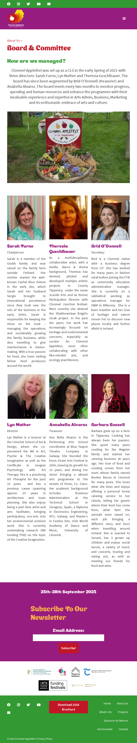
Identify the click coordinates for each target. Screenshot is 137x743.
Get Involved (104, 729)
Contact (123, 729)
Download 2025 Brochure (68, 707)
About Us (122, 703)
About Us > (14, 40)
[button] (124, 18)
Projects (123, 712)
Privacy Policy (44, 738)
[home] (15, 19)
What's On (105, 712)
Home (107, 703)
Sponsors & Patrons (116, 720)
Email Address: (68, 630)
